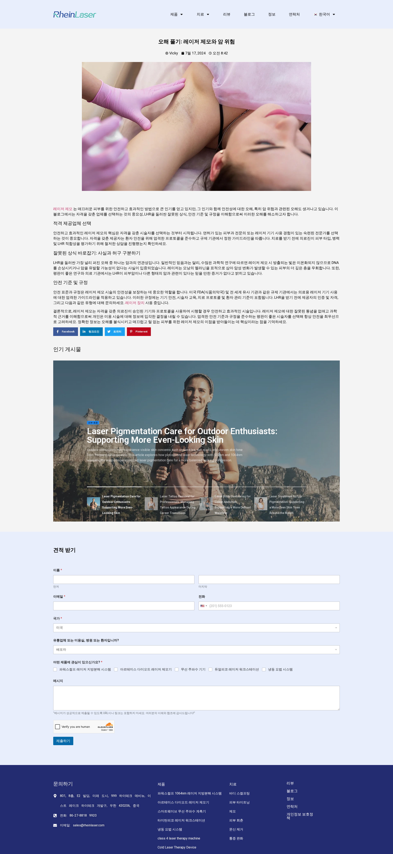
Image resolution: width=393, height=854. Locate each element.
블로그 (249, 14)
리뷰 (226, 14)
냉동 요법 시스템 (280, 669)
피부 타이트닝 (239, 802)
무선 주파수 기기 (193, 669)
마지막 (203, 586)
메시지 (58, 681)
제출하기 (63, 741)
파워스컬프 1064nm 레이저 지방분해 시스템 (190, 793)
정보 (272, 14)
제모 (232, 811)
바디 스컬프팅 (239, 793)
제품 (174, 14)
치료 (200, 14)
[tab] (114, 504)
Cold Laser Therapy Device (177, 847)
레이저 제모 (62, 209)
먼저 (56, 586)
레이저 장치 (135, 303)
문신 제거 (236, 829)
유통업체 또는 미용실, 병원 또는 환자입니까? (86, 640)
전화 (202, 596)
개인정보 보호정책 (300, 816)
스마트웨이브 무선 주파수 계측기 (182, 811)
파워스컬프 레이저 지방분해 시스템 (85, 669)
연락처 (294, 14)
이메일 (59, 596)
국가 (57, 618)
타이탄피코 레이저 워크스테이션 (181, 820)
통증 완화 (236, 838)
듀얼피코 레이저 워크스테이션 (237, 669)
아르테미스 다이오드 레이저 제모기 (146, 669)
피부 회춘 (93, 422)
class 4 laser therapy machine (179, 838)
